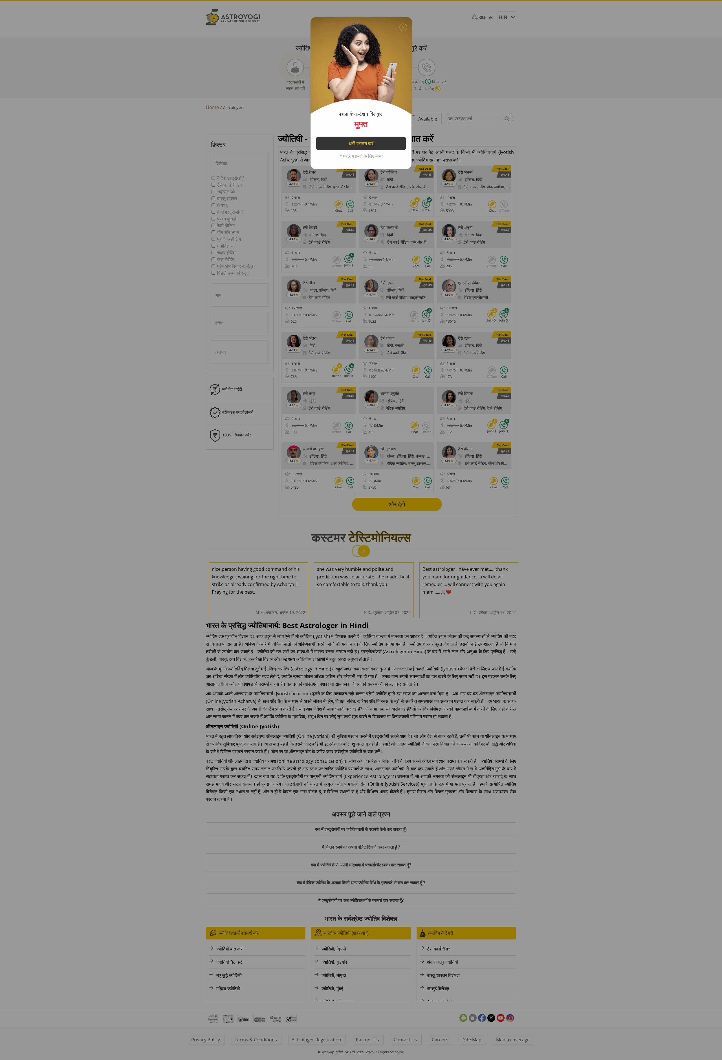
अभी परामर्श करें (361, 143)
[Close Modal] (403, 26)
